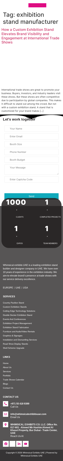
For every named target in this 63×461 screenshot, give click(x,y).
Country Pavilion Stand (13, 303)
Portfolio (7, 375)
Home (5, 363)
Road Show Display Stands (15, 344)
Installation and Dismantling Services (20, 340)
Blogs (5, 384)
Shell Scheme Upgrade (13, 348)
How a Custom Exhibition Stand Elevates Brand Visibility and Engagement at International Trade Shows (30, 35)
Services (7, 371)
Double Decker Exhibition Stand (17, 315)
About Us (7, 367)
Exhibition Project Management (17, 323)
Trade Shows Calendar (13, 379)
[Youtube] (26, 444)
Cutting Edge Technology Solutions (19, 311)
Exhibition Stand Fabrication (16, 327)
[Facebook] (6, 444)
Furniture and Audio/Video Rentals (19, 331)
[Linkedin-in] (19, 444)
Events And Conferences (14, 319)
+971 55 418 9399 (19, 403)
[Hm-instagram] (12, 444)
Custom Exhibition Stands (15, 307)
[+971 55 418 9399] (5, 403)
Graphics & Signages (12, 335)
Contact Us (8, 388)
